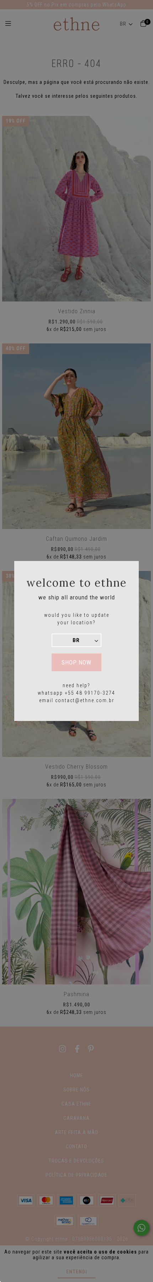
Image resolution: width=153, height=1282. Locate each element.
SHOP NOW (76, 662)
